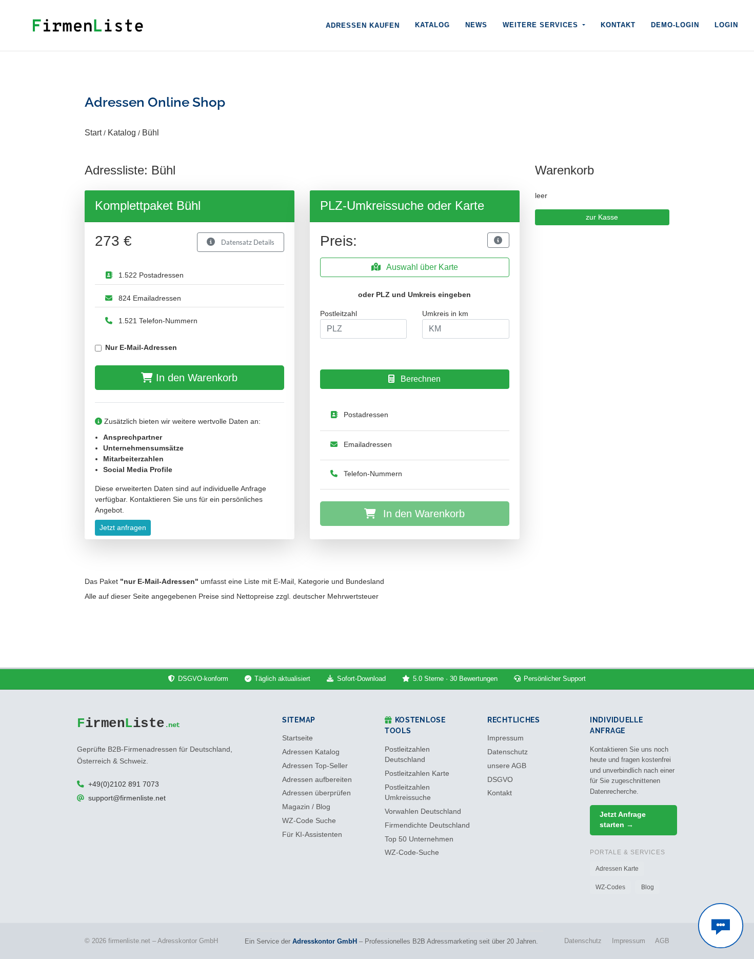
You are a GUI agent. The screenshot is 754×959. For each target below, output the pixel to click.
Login (726, 25)
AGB (662, 941)
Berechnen (420, 379)
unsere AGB (506, 766)
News (476, 25)
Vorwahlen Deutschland (423, 811)
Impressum (505, 738)
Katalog (432, 25)
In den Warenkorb (195, 377)
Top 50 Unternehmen (419, 839)
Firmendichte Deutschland (427, 825)
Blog (647, 887)
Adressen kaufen (363, 25)
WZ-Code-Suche (412, 852)
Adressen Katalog (311, 752)
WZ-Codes (610, 887)
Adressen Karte (617, 868)
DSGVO (500, 780)
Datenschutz (507, 752)
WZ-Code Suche (309, 821)
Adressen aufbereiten (317, 780)
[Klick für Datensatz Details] (498, 240)
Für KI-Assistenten (312, 834)
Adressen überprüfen (316, 793)
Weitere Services (542, 25)
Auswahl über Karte (421, 267)
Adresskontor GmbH (324, 941)
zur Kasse (602, 217)
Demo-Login (675, 25)
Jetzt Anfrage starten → (623, 820)
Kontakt (618, 25)
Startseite (297, 738)
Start (93, 132)
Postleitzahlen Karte (417, 773)
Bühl (150, 132)
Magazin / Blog (306, 807)
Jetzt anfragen (123, 527)
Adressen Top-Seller (315, 766)
